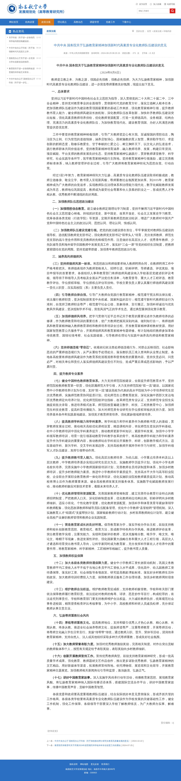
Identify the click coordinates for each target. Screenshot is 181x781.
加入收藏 (157, 4)
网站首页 (13, 22)
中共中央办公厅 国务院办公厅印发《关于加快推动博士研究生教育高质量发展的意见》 (92, 741)
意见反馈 (95, 764)
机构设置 (29, 22)
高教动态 (78, 22)
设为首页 (143, 4)
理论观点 (62, 22)
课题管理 (94, 22)
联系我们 (105, 764)
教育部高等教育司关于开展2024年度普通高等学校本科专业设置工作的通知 (87, 745)
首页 (149, 31)
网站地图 (84, 764)
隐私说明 (73, 764)
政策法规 (45, 22)
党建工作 (110, 22)
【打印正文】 (53, 731)
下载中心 (126, 22)
